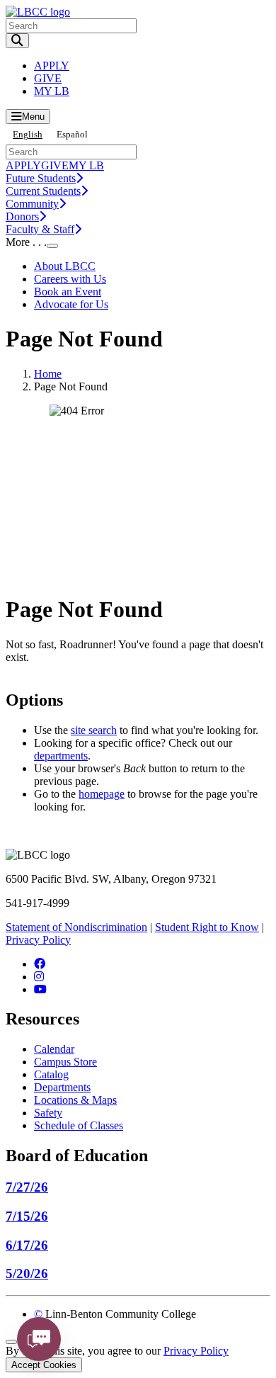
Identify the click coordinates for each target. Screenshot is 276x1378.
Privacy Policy (38, 940)
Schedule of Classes (78, 1125)
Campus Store (65, 1062)
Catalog (51, 1074)
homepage (102, 794)
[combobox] (28, 134)
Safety (48, 1113)
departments (61, 756)
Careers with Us (70, 279)
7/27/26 (27, 1187)
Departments (62, 1087)
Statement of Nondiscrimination (76, 927)
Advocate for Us (71, 304)
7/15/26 (27, 1216)
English (27, 134)
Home (48, 374)
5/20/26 (27, 1273)
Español (72, 134)
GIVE (48, 78)
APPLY (51, 66)
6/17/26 (27, 1245)
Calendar (54, 1049)
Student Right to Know (207, 927)
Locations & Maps (75, 1100)
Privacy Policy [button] (196, 1351)
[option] (72, 134)
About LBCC (65, 266)
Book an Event (67, 292)
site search (94, 730)
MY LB (51, 91)
